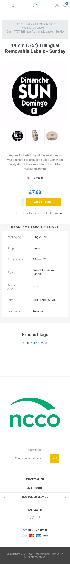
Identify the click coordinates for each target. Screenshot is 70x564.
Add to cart (43, 202)
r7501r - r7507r (33, 343)
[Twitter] (32, 518)
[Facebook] (39, 518)
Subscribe (54, 458)
